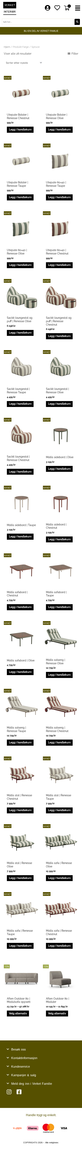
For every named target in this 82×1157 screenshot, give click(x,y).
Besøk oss (18, 1049)
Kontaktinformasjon (24, 1058)
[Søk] (77, 22)
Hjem (7, 46)
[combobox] (38, 22)
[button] (77, 8)
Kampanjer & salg (23, 1075)
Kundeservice (20, 1066)
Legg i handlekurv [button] (20, 129)
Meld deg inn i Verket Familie (31, 1083)
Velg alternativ (18, 1013)
